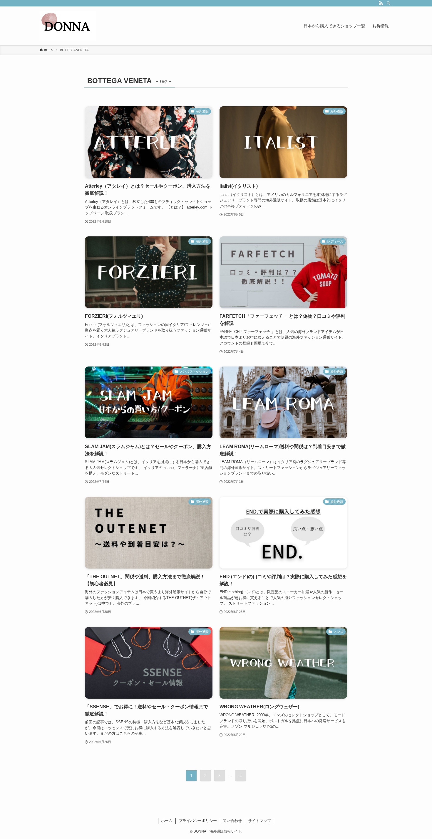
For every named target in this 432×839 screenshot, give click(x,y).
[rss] (381, 3)
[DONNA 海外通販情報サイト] (68, 26)
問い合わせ (232, 820)
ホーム (167, 820)
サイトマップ (259, 820)
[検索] (388, 3)
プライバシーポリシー (198, 820)
